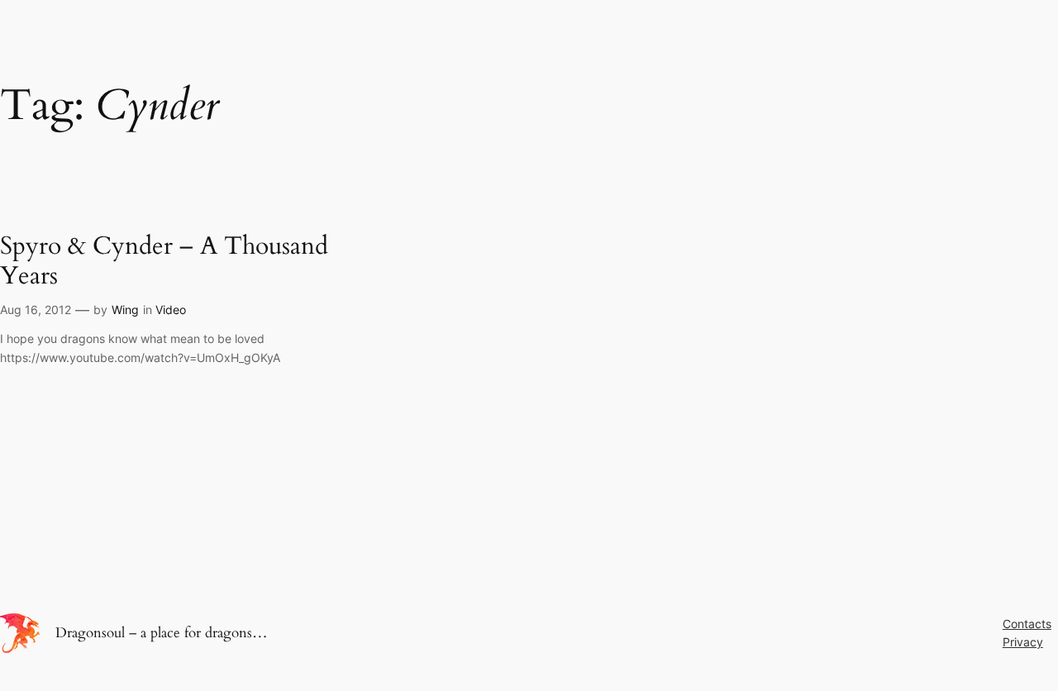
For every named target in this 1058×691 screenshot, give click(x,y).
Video (170, 310)
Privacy (1023, 642)
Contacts (1027, 624)
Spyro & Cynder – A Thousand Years (164, 261)
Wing (125, 310)
